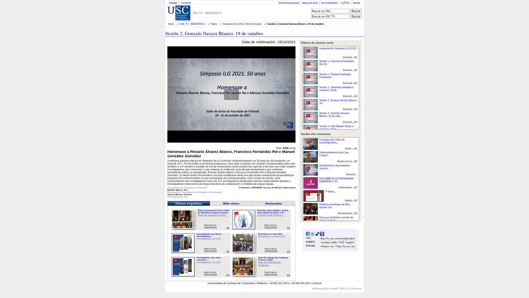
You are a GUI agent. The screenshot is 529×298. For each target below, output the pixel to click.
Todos (214, 24)
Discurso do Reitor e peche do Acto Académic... (336, 219)
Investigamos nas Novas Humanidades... (209, 235)
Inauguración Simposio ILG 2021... (338, 48)
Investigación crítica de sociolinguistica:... (332, 141)
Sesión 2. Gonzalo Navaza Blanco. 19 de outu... (334, 115)
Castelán (186, 2)
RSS (346, 2)
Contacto (316, 283)
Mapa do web (310, 2)
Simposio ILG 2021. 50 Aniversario (242, 24)
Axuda (356, 2)
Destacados (273, 203)
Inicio (171, 24)
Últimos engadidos (188, 203)
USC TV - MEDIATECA (192, 24)
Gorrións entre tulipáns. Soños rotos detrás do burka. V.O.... (272, 211)
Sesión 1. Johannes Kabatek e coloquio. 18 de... (336, 89)
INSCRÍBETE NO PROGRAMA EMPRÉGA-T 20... (336, 180)
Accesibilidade (329, 2)
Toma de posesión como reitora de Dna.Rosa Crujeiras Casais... (214, 211)
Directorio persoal (289, 2)
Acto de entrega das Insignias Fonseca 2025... (273, 258)
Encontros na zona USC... (271, 234)
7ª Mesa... (330, 191)
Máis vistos (231, 203)
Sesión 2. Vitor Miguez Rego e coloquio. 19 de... (336, 128)
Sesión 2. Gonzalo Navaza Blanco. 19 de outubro (295, 24)
